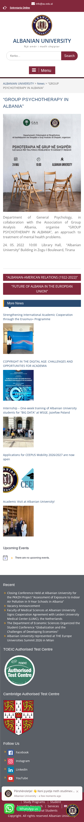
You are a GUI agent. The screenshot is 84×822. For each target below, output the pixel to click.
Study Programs (34, 802)
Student (55, 802)
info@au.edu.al (44, 3)
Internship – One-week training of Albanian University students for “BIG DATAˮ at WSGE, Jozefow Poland (40, 410)
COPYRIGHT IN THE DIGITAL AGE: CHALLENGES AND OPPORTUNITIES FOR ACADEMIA (38, 363)
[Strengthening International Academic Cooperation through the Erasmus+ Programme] (18, 338)
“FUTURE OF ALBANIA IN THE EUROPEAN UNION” (42, 289)
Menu (46, 70)
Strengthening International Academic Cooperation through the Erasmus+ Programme (38, 317)
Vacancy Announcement (23, 606)
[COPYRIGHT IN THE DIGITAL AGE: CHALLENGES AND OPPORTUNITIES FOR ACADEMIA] (18, 385)
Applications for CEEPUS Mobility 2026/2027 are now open (38, 457)
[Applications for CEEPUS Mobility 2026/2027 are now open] (18, 478)
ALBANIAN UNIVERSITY (42, 40)
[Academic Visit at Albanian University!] (18, 521)
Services (53, 806)
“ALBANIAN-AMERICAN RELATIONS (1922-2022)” (42, 277)
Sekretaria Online (20, 7)
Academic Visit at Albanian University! (29, 501)
